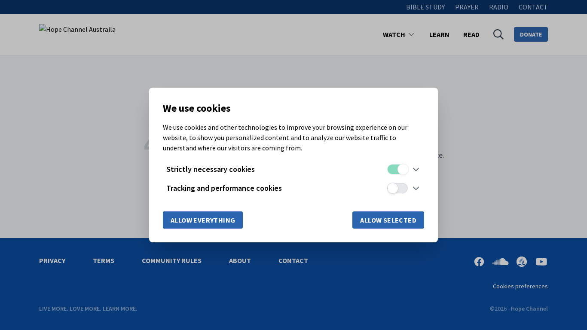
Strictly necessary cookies (210, 169)
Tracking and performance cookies (224, 188)
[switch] (397, 169)
